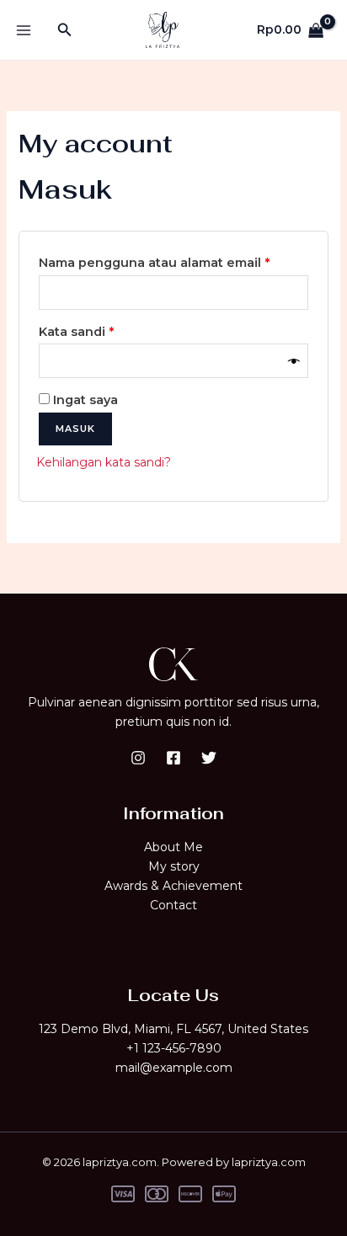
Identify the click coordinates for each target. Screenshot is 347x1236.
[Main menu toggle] (23, 30)
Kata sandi (93, 331)
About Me (173, 847)
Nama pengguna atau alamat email (171, 262)
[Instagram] (138, 757)
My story (174, 866)
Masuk (75, 428)
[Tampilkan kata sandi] (294, 360)
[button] (64, 30)
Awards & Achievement (173, 885)
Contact (173, 905)
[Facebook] (173, 757)
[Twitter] (208, 757)
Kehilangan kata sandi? (103, 462)
